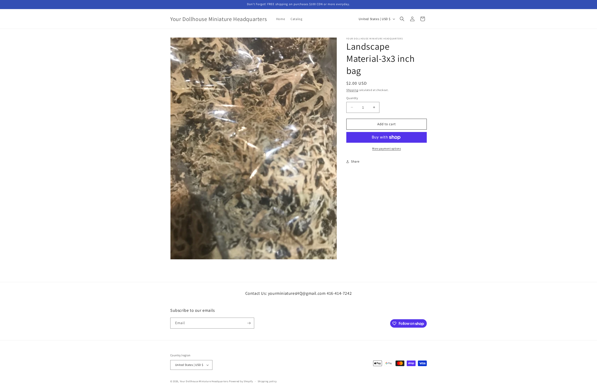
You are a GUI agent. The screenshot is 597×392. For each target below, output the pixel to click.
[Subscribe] (249, 323)
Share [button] (355, 161)
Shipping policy (267, 381)
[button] (402, 19)
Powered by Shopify (241, 381)
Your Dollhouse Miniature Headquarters (204, 381)
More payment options (386, 148)
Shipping (352, 90)
